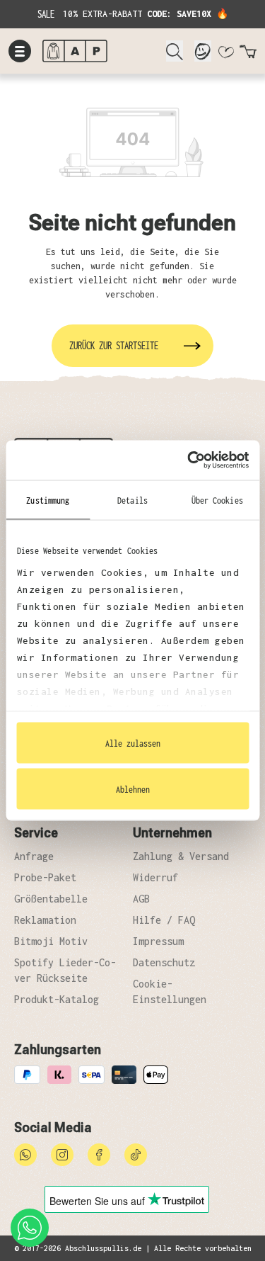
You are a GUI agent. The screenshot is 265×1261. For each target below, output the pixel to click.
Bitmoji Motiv (51, 941)
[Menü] (19, 51)
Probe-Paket (45, 877)
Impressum (158, 941)
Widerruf (155, 877)
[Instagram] (62, 1154)
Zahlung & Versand (181, 856)
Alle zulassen (132, 742)
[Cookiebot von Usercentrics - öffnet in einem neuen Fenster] (189, 460)
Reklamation (45, 920)
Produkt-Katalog (56, 999)
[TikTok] (135, 1154)
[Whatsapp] (25, 1154)
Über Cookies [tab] (217, 499)
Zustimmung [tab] (47, 499)
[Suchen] (174, 51)
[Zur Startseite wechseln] (98, 51)
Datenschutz (164, 962)
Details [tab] (132, 499)
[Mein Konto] (202, 51)
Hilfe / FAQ (164, 920)
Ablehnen (133, 789)
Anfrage (34, 856)
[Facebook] (99, 1154)
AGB (141, 899)
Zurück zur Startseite (113, 345)
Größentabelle (51, 899)
